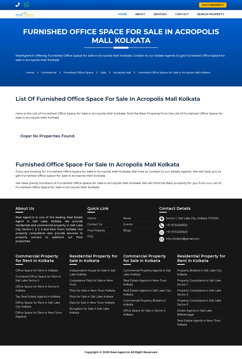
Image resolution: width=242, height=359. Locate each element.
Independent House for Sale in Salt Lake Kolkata (92, 272)
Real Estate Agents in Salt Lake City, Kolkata (147, 292)
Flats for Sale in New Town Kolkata (92, 302)
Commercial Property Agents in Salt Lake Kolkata (147, 272)
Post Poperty (96, 230)
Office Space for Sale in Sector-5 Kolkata (144, 312)
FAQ (90, 236)
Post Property (213, 5)
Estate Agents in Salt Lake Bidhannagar (194, 312)
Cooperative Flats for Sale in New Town (91, 282)
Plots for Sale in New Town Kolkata (92, 290)
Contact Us (94, 224)
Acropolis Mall (122, 72)
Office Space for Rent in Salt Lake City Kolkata (38, 304)
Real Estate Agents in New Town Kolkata (145, 282)
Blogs (127, 230)
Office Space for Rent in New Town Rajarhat (39, 314)
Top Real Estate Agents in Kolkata (38, 296)
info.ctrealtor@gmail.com (182, 238)
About (140, 14)
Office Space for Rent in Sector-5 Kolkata (37, 288)
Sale (103, 72)
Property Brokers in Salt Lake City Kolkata (199, 272)
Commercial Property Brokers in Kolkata (144, 302)
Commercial (48, 72)
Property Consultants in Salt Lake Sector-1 (199, 282)
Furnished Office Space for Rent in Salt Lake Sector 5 (38, 278)
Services (160, 14)
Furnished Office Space (78, 72)
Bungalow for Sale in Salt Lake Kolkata (89, 310)
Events (128, 224)
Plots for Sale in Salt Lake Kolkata (91, 296)
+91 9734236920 (177, 225)
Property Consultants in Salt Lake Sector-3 (199, 302)
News (127, 218)
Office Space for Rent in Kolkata (37, 270)
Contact (182, 14)
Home (122, 14)
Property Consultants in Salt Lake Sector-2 (199, 292)
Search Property (210, 14)
